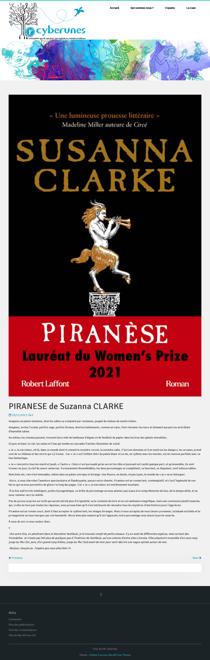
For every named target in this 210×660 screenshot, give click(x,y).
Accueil (114, 8)
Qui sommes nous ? (142, 8)
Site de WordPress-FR (22, 635)
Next (196, 558)
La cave (191, 8)
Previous (17, 558)
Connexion (15, 619)
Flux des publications (21, 624)
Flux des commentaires (23, 630)
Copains (170, 8)
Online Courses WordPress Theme (110, 655)
